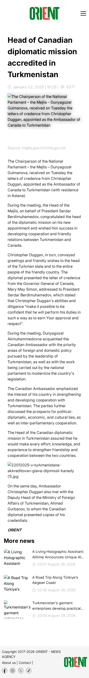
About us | (10, 663)
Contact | (26, 663)
